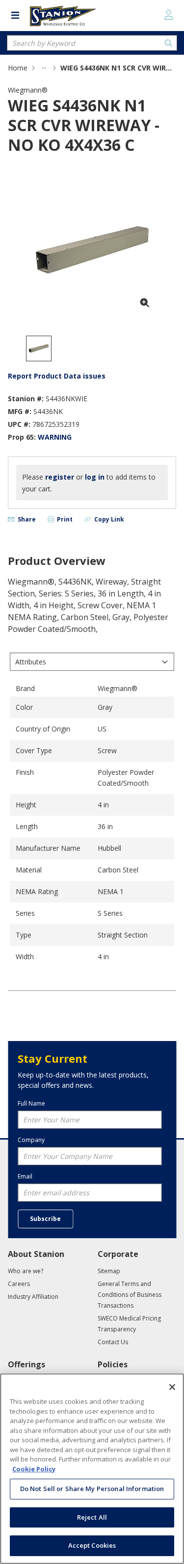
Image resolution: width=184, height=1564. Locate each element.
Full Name (31, 1103)
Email (25, 1176)
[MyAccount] (168, 14)
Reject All (92, 1517)
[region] (92, 1468)
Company (31, 1140)
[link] (44, 68)
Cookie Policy (33, 1468)
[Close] (172, 1387)
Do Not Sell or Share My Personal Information (92, 1488)
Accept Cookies (92, 1545)
